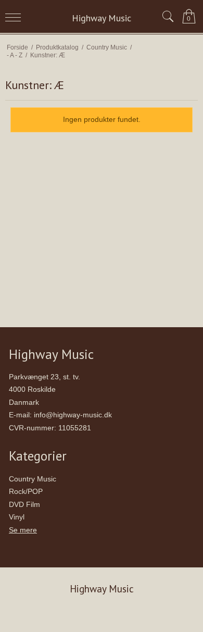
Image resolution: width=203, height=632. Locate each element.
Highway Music (101, 18)
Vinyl (16, 517)
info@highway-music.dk (73, 415)
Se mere (23, 530)
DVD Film (24, 504)
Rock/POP (26, 491)
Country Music (32, 479)
